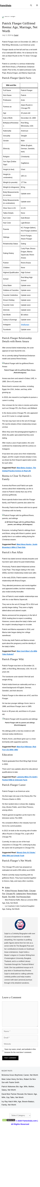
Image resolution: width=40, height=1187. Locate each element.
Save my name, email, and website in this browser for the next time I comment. (20, 1050)
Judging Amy (21, 894)
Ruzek (4, 897)
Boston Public (23, 891)
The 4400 (11, 897)
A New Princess (11, 891)
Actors (7, 887)
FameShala (5, 5)
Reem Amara (32, 894)
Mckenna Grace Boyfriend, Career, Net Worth (20, 1075)
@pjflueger (25, 325)
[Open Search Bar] (31, 5)
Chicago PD (10, 894)
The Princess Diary (23, 897)
